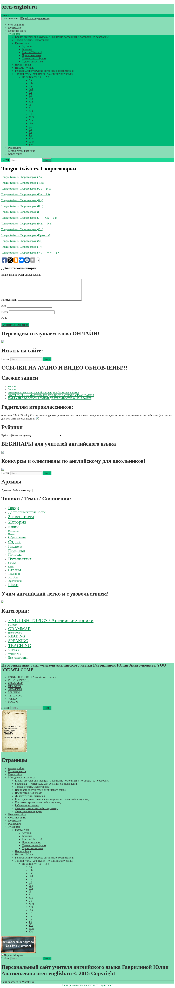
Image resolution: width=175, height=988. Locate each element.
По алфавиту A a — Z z (35, 76)
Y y (31, 144)
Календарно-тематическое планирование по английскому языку (52, 799)
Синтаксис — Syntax (34, 58)
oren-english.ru (19, 7)
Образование (17, 537)
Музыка (11, 534)
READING (16, 636)
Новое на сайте (17, 30)
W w (31, 141)
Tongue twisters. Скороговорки (32, 39)
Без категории (18, 657)
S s (30, 132)
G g (31, 98)
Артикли (27, 46)
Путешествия (19, 559)
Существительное (32, 61)
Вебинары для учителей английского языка (40, 789)
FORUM (12, 624)
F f (30, 95)
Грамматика (22, 43)
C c (30, 86)
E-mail (5, 312)
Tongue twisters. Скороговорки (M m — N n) (26, 223)
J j (30, 107)
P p (30, 126)
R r (30, 129)
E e (30, 92)
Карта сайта (15, 153)
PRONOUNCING (15, 633)
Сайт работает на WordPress (17, 981)
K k (31, 110)
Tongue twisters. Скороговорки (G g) (22, 200)
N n (31, 120)
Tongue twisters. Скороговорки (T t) (21, 246)
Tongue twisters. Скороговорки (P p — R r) (25, 235)
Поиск (5, 15)
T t (30, 135)
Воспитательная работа (28, 792)
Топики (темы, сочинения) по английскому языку (44, 73)
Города (13, 508)
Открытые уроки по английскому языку (38, 802)
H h (31, 101)
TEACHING (19, 645)
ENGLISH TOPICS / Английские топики (50, 620)
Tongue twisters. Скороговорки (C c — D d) (26, 188)
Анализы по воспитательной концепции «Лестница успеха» (43, 392)
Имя (3, 305)
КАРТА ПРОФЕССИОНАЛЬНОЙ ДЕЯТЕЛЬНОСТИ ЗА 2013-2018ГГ (49, 398)
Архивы (6, 490)
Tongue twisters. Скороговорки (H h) (22, 206)
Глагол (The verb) (32, 52)
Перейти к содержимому (35, 18)
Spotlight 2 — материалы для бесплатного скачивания (46, 783)
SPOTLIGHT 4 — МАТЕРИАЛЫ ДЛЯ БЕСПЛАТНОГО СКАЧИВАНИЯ (51, 395)
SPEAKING (18, 640)
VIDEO (13, 650)
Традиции (14, 573)
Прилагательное (31, 55)
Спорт (11, 566)
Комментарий (9, 299)
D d (31, 89)
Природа (15, 554)
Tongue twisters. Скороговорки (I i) (21, 211)
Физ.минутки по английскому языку (36, 808)
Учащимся (14, 33)
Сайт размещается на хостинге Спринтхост (87, 985)
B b (31, 83)
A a (30, 80)
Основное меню (11, 18)
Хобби (13, 577)
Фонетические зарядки (28, 811)
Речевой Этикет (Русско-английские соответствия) (44, 70)
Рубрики (6, 435)
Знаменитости (21, 516)
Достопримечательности (26, 512)
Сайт (4, 318)
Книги (13, 527)
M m (31, 116)
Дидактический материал (30, 796)
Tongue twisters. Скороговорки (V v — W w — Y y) (30, 252)
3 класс (12, 389)
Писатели (15, 546)
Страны (14, 570)
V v (31, 138)
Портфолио (15, 27)
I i (30, 104)
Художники (15, 581)
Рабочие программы (27, 805)
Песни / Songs (23, 64)
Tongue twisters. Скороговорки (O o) (22, 229)
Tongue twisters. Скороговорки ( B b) (22, 182)
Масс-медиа (13, 531)
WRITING (14, 654)
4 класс (12, 386)
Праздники (16, 550)
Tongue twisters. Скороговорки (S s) (21, 241)
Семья (12, 563)
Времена (27, 49)
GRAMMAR (19, 628)
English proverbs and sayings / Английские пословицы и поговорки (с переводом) (62, 36)
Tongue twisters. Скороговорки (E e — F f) (25, 194)
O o (31, 123)
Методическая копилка (21, 150)
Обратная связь (17, 817)
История (17, 522)
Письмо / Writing (24, 67)
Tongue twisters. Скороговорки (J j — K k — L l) (29, 217)
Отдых (14, 541)
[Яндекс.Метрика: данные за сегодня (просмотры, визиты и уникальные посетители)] (12, 955)
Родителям (14, 147)
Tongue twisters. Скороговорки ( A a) (22, 177)
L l (30, 113)
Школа (13, 585)
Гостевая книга (17, 771)
